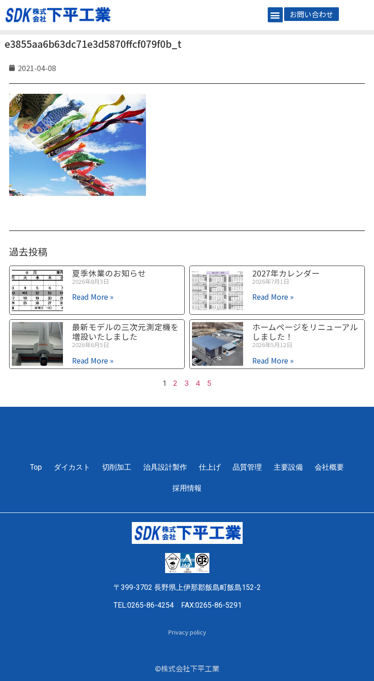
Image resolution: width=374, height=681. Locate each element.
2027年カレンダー (286, 273)
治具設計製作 (165, 467)
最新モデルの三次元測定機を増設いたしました (125, 331)
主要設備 (288, 467)
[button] (275, 14)
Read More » (93, 296)
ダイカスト (72, 467)
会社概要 (329, 467)
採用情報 (187, 488)
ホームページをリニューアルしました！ (305, 331)
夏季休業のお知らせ (109, 273)
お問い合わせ (311, 14)
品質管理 (247, 467)
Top (36, 467)
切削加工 (116, 467)
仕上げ (210, 467)
